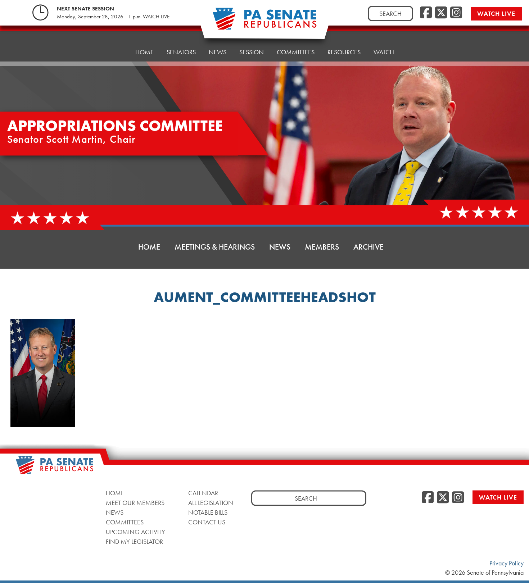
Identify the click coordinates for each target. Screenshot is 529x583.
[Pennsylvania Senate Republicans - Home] (264, 22)
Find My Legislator (134, 541)
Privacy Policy (506, 563)
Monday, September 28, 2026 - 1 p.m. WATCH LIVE (113, 16)
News (217, 52)
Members (322, 247)
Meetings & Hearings (215, 247)
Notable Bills (207, 512)
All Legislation (210, 502)
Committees (296, 52)
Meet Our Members (135, 502)
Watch (384, 52)
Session (251, 52)
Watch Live (496, 13)
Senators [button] (181, 52)
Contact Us (206, 522)
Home (144, 52)
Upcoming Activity (135, 531)
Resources (344, 52)
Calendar (203, 492)
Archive (368, 247)
